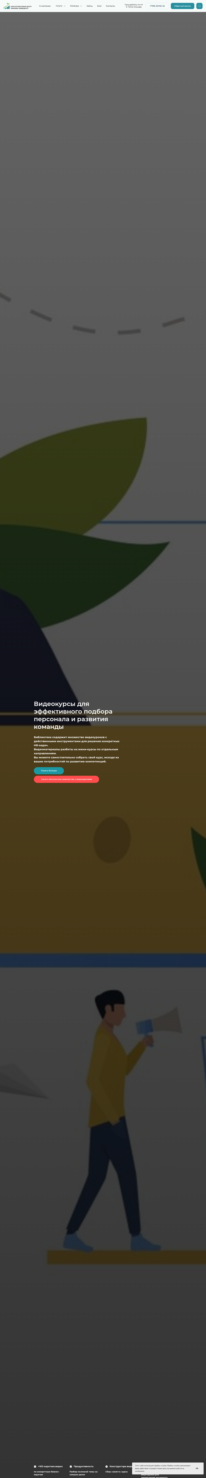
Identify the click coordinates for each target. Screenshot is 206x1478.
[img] (64, 6)
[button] (182, 6)
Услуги (59, 6)
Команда (74, 6)
